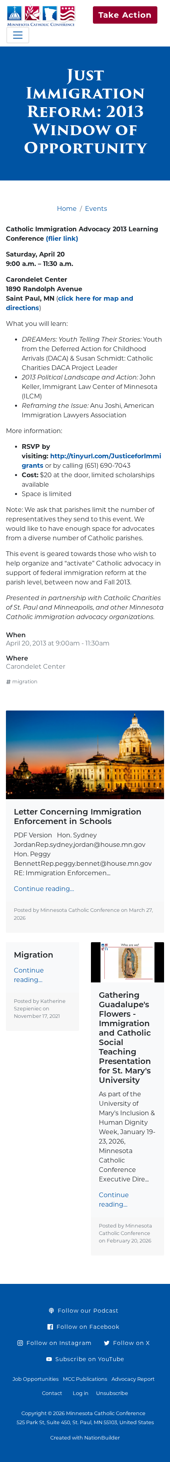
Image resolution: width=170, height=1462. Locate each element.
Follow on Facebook (87, 1326)
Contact (52, 1393)
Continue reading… (44, 889)
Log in (81, 1393)
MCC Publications (85, 1379)
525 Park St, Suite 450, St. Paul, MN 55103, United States (85, 1422)
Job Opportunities (36, 1379)
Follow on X (130, 1343)
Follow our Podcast (87, 1310)
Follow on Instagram (58, 1343)
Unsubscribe (112, 1393)
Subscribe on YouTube (88, 1359)
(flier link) (62, 238)
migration (25, 681)
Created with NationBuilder (85, 1438)
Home (67, 208)
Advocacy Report (133, 1379)
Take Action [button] (125, 15)
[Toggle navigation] (17, 35)
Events (96, 208)
